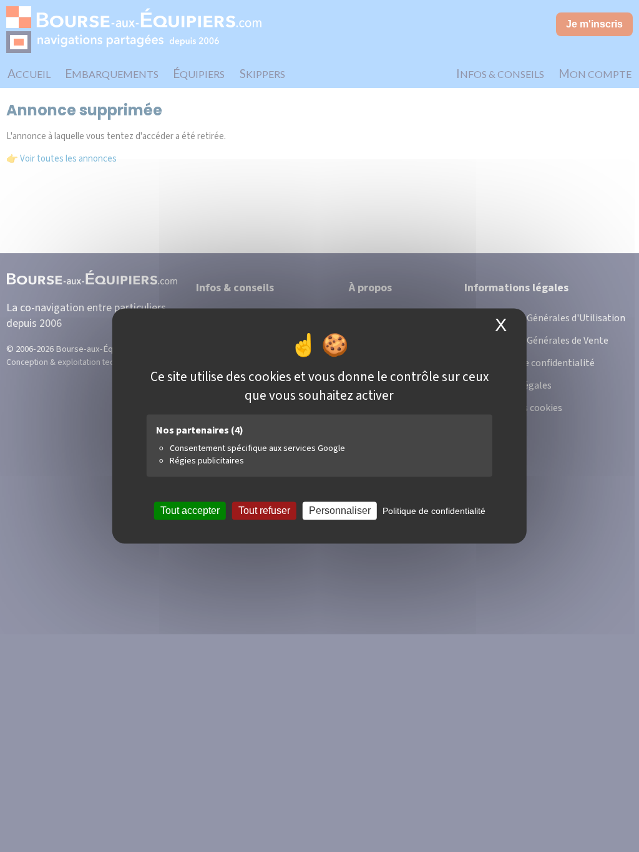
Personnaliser (340, 510)
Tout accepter (190, 510)
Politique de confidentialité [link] (434, 511)
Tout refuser (264, 510)
